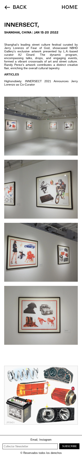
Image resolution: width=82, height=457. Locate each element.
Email (34, 439)
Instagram (45, 439)
